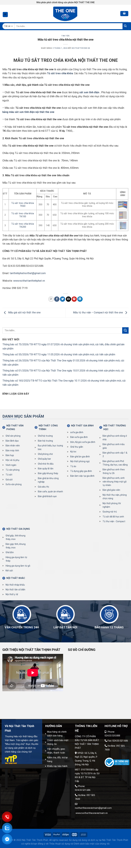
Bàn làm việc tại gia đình (82, 476)
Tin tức (65, 36)
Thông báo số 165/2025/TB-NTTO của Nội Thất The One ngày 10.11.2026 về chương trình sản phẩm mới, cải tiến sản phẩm (64, 382)
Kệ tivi (73, 451)
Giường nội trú (110, 511)
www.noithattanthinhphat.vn (29, 280)
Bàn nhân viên (13, 445)
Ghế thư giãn (76, 447)
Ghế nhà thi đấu (46, 463)
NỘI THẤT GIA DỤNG (18, 528)
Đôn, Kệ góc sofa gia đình (82, 442)
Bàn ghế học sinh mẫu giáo (114, 446)
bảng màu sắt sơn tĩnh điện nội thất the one (28, 112)
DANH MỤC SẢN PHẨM (23, 416)
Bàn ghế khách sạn (47, 496)
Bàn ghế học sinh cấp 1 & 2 (115, 454)
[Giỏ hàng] (124, 13)
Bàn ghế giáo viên (111, 490)
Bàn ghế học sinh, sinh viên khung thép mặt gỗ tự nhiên (115, 481)
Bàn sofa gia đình (79, 437)
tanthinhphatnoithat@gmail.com (28, 273)
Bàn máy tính (12, 450)
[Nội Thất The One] (65, 13)
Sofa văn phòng (14, 484)
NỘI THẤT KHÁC (15, 578)
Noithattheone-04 (81, 48)
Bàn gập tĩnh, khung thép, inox (16, 546)
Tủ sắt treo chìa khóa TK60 (22, 205)
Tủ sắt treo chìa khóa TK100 (22, 215)
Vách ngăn (11, 465)
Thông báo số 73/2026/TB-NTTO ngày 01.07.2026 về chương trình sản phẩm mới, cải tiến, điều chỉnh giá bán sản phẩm (63, 346)
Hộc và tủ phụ (12, 460)
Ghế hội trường (45, 436)
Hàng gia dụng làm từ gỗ (18, 565)
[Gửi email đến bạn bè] (68, 299)
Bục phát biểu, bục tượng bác (50, 447)
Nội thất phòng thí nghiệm (112, 505)
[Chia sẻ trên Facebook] (56, 299)
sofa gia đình (76, 432)
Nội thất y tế (12, 594)
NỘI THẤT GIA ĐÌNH (82, 425)
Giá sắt (9, 479)
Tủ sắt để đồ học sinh (113, 516)
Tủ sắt (9, 474)
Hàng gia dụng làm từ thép (16, 559)
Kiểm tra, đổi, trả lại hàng (57, 759)
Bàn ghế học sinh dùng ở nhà (115, 438)
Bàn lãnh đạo (12, 440)
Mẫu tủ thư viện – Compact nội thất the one (98, 312)
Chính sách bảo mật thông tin (57, 742)
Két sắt (9, 570)
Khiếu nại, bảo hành (57, 766)
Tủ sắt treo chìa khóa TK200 (22, 225)
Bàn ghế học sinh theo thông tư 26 (114, 471)
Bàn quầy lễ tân (45, 468)
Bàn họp (10, 455)
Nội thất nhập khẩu (15, 584)
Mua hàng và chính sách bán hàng (57, 733)
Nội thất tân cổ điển (15, 589)
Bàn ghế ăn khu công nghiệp (48, 480)
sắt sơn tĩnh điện (89, 92)
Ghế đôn (10, 552)
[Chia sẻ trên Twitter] (62, 299)
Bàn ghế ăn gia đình (80, 456)
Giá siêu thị (43, 486)
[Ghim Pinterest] (74, 299)
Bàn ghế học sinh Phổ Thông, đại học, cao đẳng (115, 463)
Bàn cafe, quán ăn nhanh (50, 491)
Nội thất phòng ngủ (80, 461)
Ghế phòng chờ (45, 454)
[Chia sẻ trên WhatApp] (51, 299)
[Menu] (5, 14)
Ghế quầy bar (44, 459)
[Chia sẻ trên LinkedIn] (80, 299)
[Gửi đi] (125, 26)
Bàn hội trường (45, 440)
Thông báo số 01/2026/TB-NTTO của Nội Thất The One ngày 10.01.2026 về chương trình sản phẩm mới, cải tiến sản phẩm (63, 372)
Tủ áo (73, 466)
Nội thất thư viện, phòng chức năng (115, 497)
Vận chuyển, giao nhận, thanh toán (56, 750)
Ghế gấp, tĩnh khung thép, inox (15, 537)
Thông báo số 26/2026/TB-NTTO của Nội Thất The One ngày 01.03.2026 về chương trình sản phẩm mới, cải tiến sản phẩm (63, 362)
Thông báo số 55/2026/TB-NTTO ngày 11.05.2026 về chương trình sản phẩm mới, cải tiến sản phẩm (58, 354)
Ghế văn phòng (13, 436)
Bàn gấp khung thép (48, 473)
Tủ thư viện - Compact (114, 521)
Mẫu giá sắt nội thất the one (24, 312)
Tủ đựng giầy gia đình (81, 471)
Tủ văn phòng (12, 470)
